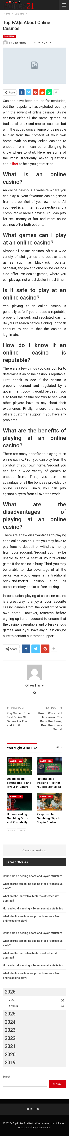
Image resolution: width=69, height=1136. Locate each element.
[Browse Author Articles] (34, 672)
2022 (10, 1038)
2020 (10, 1054)
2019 (10, 1062)
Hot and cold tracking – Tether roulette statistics (33, 908)
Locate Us (32, 1109)
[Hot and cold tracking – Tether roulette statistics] (49, 766)
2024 (10, 1022)
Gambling (9, 36)
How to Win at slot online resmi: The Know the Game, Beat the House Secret (50, 721)
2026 (10, 992)
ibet (15, 164)
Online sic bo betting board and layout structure (32, 876)
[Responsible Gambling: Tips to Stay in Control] (49, 801)
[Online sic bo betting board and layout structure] (19, 766)
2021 (10, 1046)
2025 (10, 1014)
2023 (10, 1030)
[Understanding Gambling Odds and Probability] (19, 801)
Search (6, 1076)
